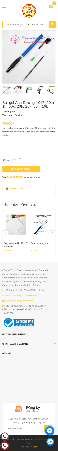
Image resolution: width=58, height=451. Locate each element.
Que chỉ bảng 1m (39, 243)
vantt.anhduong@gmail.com (19, 300)
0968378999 (11, 295)
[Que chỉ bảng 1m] (42, 224)
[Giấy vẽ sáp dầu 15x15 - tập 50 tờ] (15, 224)
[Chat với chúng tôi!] (49, 431)
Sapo (35, 447)
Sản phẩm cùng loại (19, 205)
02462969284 (14, 176)
